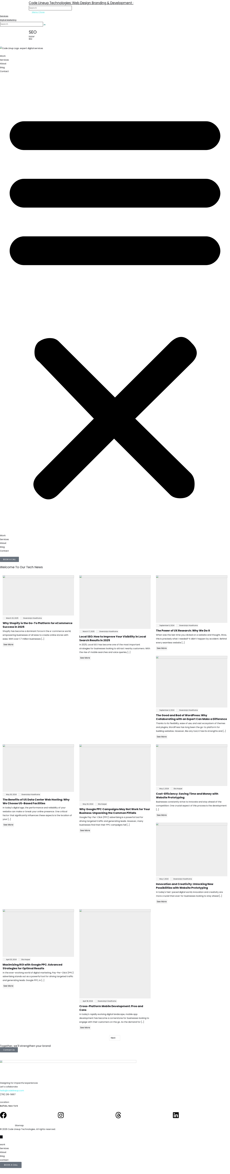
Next (113, 1037)
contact (4, 1159)
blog (2, 67)
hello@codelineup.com (12, 1090)
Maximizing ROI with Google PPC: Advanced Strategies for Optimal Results (32, 966)
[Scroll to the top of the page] (1, 1136)
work (2, 1144)
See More (8, 644)
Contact (4, 71)
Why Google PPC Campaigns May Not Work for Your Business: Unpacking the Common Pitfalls (114, 811)
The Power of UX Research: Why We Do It (183, 630)
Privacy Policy (7, 1125)
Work (3, 56)
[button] (115, 303)
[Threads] (118, 1115)
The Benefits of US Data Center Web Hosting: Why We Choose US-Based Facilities (36, 801)
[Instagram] (61, 1115)
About (3, 63)
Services (4, 16)
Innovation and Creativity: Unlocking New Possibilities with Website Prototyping (184, 886)
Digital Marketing (8, 20)
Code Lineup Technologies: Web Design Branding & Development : (81, 3)
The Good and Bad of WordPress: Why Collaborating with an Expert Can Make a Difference (191, 717)
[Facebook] (3, 1115)
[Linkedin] (175, 1115)
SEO (30, 38)
